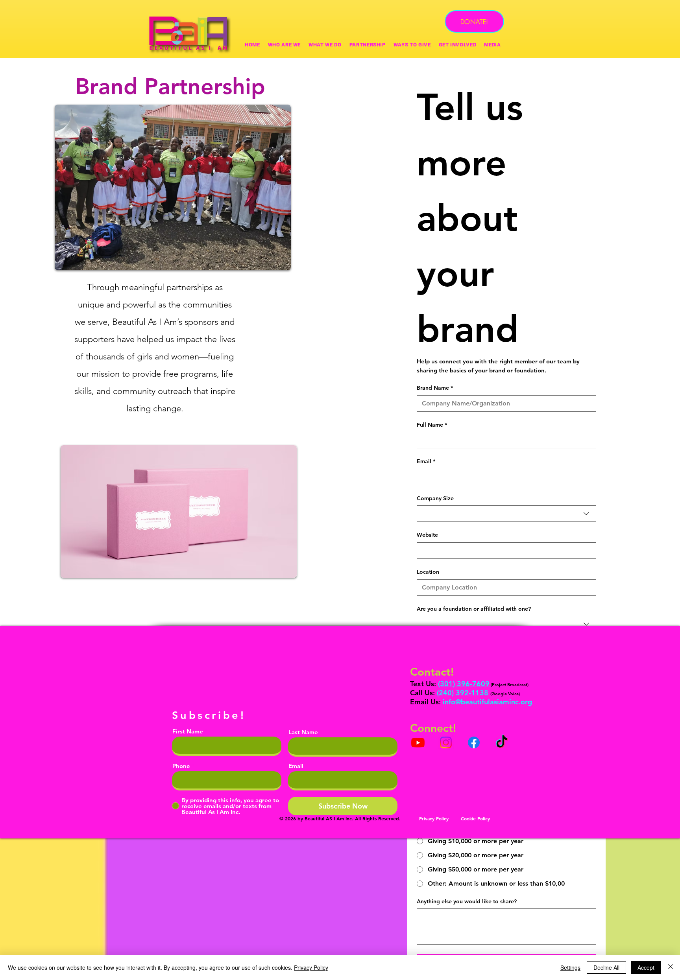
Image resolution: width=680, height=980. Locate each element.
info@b (454, 701)
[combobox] (506, 513)
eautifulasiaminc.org (498, 701)
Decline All (606, 967)
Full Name (432, 424)
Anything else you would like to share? (467, 901)
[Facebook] (474, 742)
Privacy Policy (311, 967)
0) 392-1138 (467, 692)
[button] (412, 45)
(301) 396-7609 (464, 683)
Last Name (303, 732)
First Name (187, 731)
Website (427, 534)
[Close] (670, 967)
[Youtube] (418, 742)
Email (426, 461)
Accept (646, 967)
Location (428, 571)
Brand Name (435, 387)
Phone (181, 766)
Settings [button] (570, 967)
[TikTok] (502, 742)
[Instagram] (446, 742)
